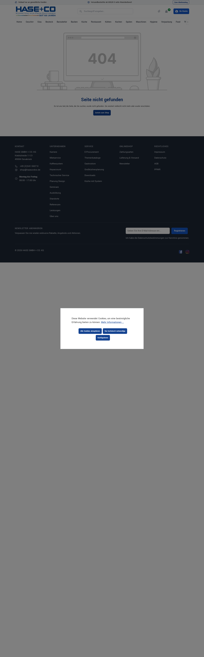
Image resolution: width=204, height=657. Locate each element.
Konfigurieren (103, 338)
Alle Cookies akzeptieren (90, 331)
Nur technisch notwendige (115, 331)
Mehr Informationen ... (112, 322)
